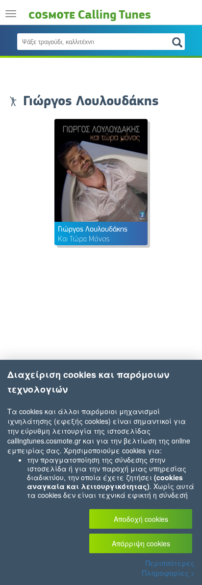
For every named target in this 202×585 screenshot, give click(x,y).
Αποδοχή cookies (141, 519)
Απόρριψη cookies (141, 543)
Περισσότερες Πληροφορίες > (168, 568)
